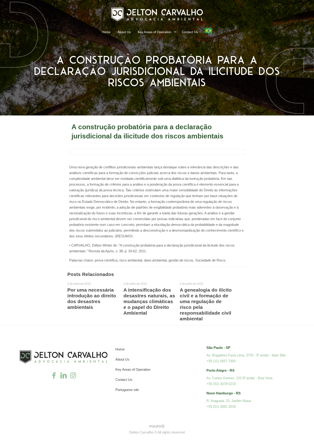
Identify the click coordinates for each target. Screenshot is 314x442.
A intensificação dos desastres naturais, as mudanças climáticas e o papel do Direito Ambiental (149, 301)
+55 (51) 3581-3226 (221, 406)
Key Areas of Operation (132, 369)
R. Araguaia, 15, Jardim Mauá (228, 401)
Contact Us (123, 380)
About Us (122, 359)
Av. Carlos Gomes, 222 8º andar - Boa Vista (239, 378)
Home (120, 349)
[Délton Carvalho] (157, 14)
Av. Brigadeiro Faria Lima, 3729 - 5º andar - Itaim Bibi (245, 355)
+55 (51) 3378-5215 (221, 384)
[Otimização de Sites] (157, 426)
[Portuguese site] (208, 32)
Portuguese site (127, 390)
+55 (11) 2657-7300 (221, 361)
